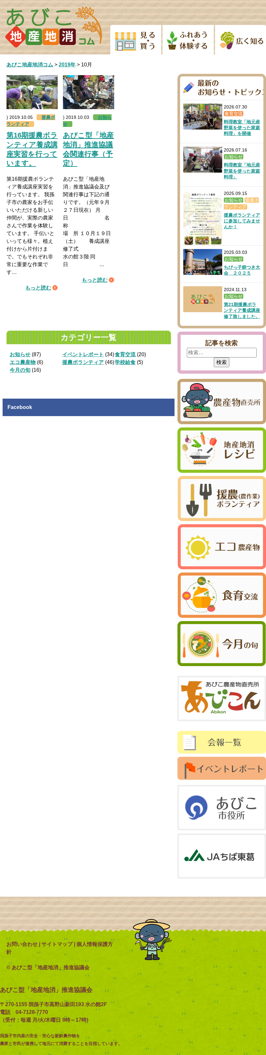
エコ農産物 (23, 362)
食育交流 (125, 354)
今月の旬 (20, 370)
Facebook (19, 407)
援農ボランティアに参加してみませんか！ (242, 220)
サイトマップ (57, 944)
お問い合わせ (22, 944)
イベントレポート (83, 354)
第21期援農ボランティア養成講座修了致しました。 (242, 310)
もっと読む (38, 287)
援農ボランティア (83, 362)
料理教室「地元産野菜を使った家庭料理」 (242, 170)
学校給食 (125, 362)
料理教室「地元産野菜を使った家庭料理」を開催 (242, 127)
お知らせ (20, 354)
